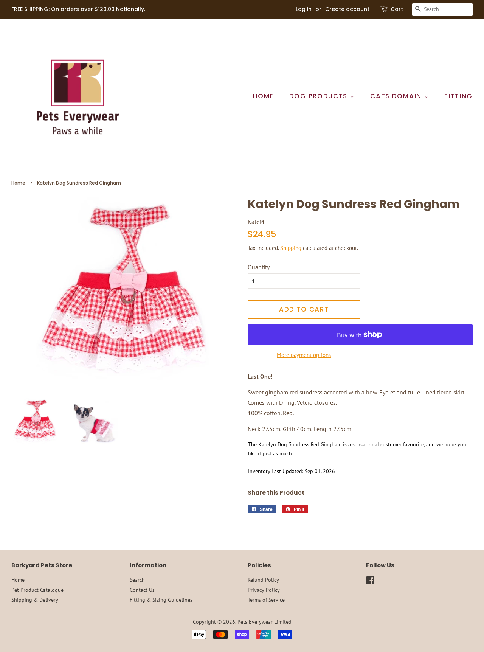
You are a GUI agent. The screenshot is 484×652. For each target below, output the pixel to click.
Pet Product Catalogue (37, 590)
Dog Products (319, 96)
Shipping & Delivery (34, 599)
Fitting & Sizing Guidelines (161, 599)
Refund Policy (263, 579)
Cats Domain (397, 96)
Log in (304, 9)
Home (263, 96)
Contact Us (142, 590)
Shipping (290, 247)
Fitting (458, 96)
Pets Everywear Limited (264, 621)
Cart (397, 9)
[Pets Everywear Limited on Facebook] (370, 581)
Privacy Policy (264, 590)
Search (137, 579)
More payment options (304, 355)
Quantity (259, 267)
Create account (347, 9)
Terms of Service (266, 599)
